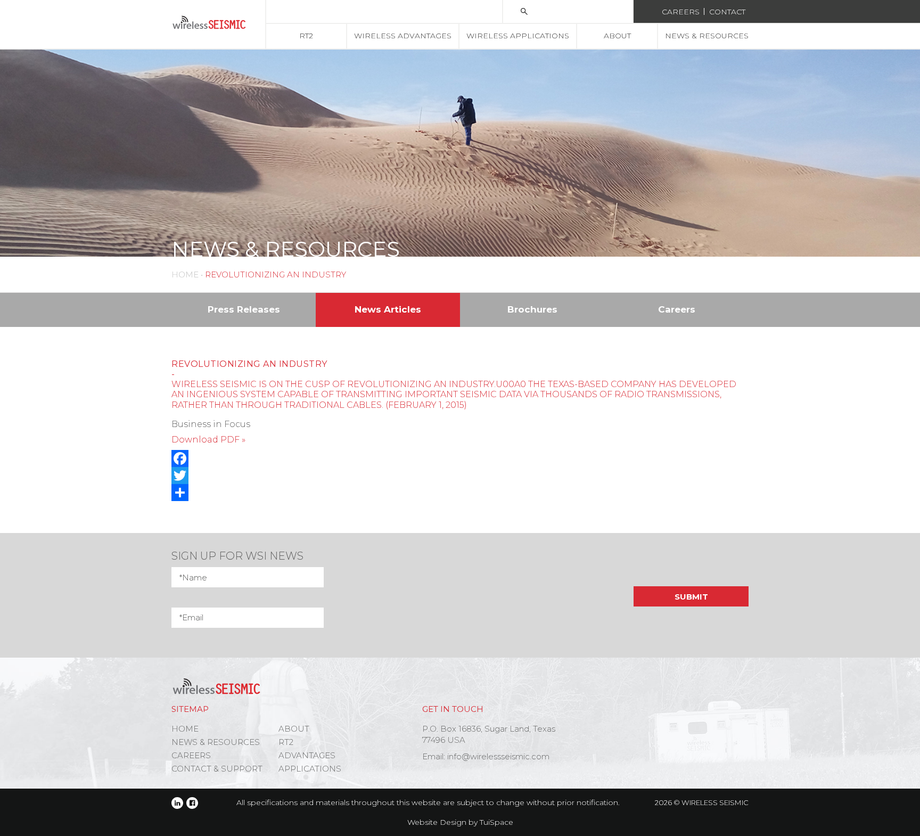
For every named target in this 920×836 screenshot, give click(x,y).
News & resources (707, 35)
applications (309, 769)
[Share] (460, 492)
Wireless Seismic (715, 802)
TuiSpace (496, 822)
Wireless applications (517, 35)
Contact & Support (216, 769)
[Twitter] (460, 475)
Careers (681, 12)
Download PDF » (208, 440)
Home (185, 274)
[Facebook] (460, 458)
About (617, 35)
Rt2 (306, 35)
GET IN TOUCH (452, 709)
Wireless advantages (402, 35)
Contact (727, 12)
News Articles (388, 309)
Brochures (532, 309)
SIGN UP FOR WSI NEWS (237, 556)
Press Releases (244, 309)
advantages (306, 755)
